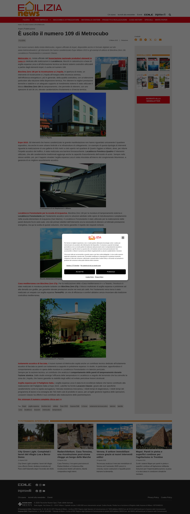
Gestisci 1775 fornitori (72, 265)
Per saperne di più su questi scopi (90, 265)
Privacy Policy (99, 277)
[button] (123, 238)
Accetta (79, 272)
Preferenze (111, 272)
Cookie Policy (90, 277)
